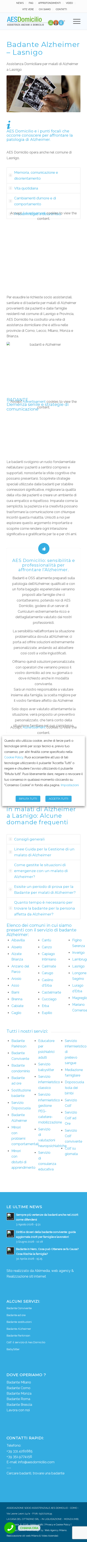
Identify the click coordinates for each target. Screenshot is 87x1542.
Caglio (16, 1013)
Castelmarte (51, 992)
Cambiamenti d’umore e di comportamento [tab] (35, 201)
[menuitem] (20, 3)
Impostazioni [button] (70, 785)
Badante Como (18, 1388)
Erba (45, 1006)
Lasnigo (78, 966)
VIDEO (69, 3)
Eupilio (47, 1013)
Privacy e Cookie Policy (57, 1524)
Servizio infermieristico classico (49, 1082)
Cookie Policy (13, 757)
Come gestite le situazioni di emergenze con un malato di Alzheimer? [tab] (41, 871)
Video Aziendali (49, 1535)
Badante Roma (18, 1399)
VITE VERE (28, 9)
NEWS (20, 3)
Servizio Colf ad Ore (71, 1118)
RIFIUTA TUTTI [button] (28, 798)
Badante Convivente (19, 1308)
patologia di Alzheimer (28, 139)
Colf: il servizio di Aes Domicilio (26, 1342)
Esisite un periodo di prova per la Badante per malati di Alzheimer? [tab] (45, 889)
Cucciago (49, 999)
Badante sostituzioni (19, 1321)
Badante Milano (19, 1382)
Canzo (47, 947)
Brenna (16, 999)
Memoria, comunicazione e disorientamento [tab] (36, 175)
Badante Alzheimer (19, 1328)
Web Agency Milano (56, 1530)
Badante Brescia (19, 1405)
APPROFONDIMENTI (49, 3)
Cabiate (17, 1006)
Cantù (46, 940)
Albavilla (18, 940)
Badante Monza (19, 1393)
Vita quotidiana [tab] (26, 188)
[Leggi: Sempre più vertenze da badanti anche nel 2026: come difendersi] (10, 1216)
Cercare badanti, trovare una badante (35, 1473)
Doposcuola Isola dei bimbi (74, 1087)
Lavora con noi (18, 1410)
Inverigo (78, 953)
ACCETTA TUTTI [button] (58, 798)
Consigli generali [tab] (29, 839)
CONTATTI (61, 9)
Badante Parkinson (18, 1335)
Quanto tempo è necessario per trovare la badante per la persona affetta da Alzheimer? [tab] (44, 908)
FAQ (31, 3)
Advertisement (34, 213)
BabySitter (13, 1349)
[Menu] (74, 21)
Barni (15, 992)
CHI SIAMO (45, 9)
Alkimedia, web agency (53, 1271)
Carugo (47, 973)
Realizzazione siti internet (26, 1276)
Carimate (49, 966)
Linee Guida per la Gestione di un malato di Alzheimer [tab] (44, 852)
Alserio (16, 947)
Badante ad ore (16, 1315)
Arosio (16, 979)
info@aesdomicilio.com (36, 1462)
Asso (15, 985)
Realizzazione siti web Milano (23, 1535)
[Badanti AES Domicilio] (36, 21)
